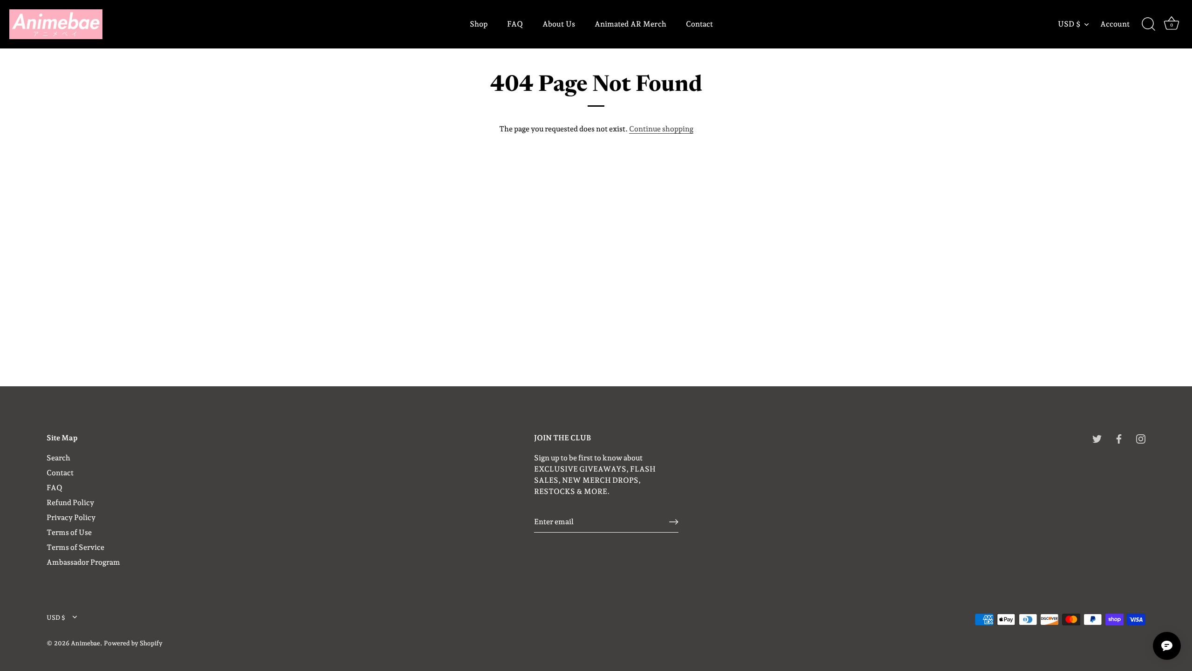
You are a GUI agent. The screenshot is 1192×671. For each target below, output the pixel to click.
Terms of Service (75, 547)
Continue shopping (661, 128)
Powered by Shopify (133, 643)
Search (58, 457)
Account (1115, 24)
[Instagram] (1140, 438)
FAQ (515, 24)
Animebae (85, 643)
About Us (558, 24)
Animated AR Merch (630, 24)
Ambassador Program (83, 562)
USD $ (1069, 24)
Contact (699, 24)
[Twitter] (1097, 438)
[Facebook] (1119, 438)
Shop (479, 24)
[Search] (1148, 24)
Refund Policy (70, 502)
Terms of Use (69, 532)
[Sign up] (673, 522)
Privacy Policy (71, 517)
